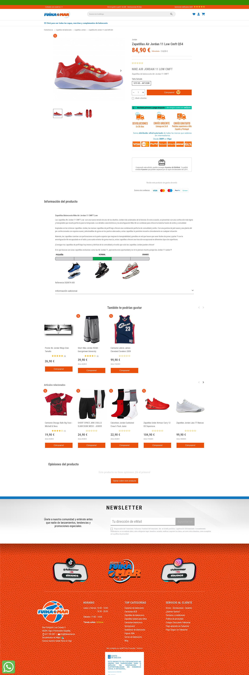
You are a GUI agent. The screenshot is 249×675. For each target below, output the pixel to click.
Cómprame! (169, 92)
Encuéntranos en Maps (51, 637)
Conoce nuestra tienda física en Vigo (57, 641)
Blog (126, 640)
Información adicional (66, 291)
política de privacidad (121, 534)
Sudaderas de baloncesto (135, 630)
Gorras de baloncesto (133, 637)
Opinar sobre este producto (124, 481)
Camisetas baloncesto (133, 622)
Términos (139, 648)
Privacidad (131, 648)
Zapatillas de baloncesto (134, 615)
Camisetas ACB (131, 611)
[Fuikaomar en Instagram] (179, 570)
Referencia (59, 282)
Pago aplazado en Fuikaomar (177, 626)
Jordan (134, 40)
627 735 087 (50, 634)
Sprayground (130, 626)
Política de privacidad (174, 619)
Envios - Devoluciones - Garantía (179, 608)
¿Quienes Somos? (173, 611)
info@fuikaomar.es (67, 634)
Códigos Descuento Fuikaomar (178, 622)
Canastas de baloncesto (134, 608)
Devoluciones (131, 7)
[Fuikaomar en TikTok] (69, 570)
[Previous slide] (57, 71)
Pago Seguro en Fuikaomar (177, 630)
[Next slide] (120, 71)
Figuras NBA (129, 633)
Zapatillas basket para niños (136, 619)
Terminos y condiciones (175, 615)
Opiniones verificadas (182, 7)
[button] (57, 113)
